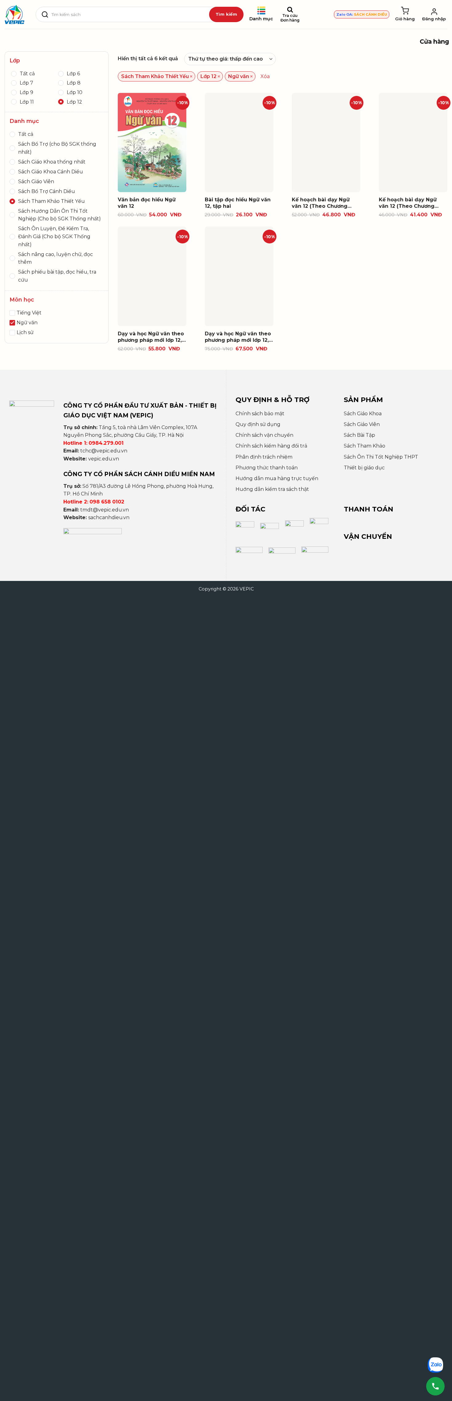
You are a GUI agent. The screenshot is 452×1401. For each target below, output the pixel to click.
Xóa (265, 76)
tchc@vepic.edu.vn (103, 451)
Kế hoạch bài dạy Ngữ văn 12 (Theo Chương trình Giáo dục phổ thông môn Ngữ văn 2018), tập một (325, 203)
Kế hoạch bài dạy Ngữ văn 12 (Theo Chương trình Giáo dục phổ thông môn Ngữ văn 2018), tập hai (412, 203)
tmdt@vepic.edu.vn (104, 510)
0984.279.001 (106, 443)
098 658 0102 (106, 502)
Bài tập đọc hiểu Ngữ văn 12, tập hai (238, 203)
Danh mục (261, 19)
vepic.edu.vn (103, 459)
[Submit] (226, 14)
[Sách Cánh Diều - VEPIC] (14, 14)
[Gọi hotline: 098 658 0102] (435, 1386)
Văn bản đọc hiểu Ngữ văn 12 (147, 203)
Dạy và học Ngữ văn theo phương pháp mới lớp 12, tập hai (238, 337)
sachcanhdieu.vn (108, 517)
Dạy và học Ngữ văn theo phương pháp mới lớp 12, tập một (151, 337)
